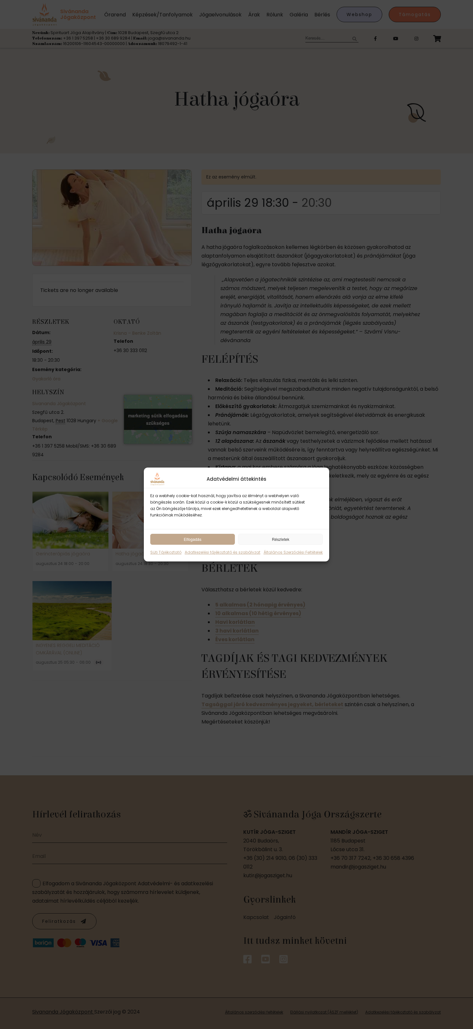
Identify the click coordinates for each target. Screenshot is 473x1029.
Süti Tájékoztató (165, 552)
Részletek (280, 539)
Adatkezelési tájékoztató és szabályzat (222, 552)
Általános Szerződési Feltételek (293, 552)
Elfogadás (192, 539)
